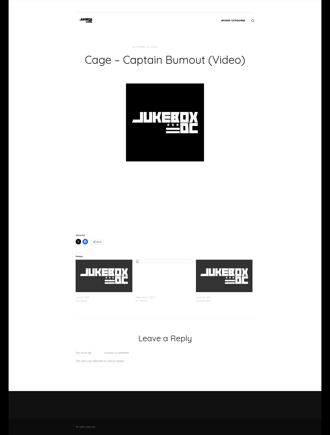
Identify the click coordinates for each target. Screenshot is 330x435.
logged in (98, 352)
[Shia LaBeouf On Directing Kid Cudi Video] (224, 276)
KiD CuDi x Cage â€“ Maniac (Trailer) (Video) (101, 293)
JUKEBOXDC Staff (171, 47)
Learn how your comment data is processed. (153, 361)
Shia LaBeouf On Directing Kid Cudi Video (219, 293)
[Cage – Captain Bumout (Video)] (165, 122)
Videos (190, 47)
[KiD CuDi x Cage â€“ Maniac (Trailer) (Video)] (104, 276)
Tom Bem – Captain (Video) (152, 293)
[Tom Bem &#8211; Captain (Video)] (164, 276)
